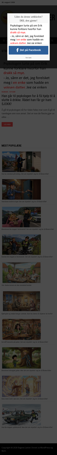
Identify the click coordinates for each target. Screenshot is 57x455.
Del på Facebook (30, 49)
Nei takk (28, 58)
